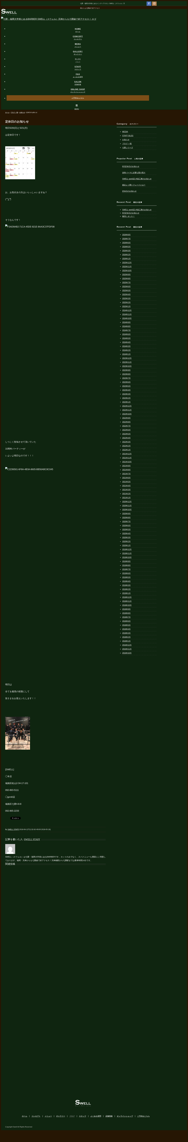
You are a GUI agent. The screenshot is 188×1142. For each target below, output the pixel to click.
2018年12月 (127, 597)
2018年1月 (126, 641)
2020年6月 (126, 525)
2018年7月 (126, 617)
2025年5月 (126, 290)
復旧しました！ (128, 216)
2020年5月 (126, 529)
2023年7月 (126, 378)
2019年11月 (127, 553)
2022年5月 (126, 434)
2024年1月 (126, 354)
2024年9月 (126, 322)
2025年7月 (126, 282)
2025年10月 (127, 271)
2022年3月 (126, 442)
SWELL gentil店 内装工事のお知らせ (137, 179)
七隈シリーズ (127, 148)
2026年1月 (126, 259)
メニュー (48, 1116)
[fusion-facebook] (149, 3)
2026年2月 (126, 255)
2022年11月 (127, 410)
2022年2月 (126, 446)
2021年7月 (126, 474)
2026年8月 (126, 235)
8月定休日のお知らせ (130, 166)
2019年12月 (127, 549)
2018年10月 (127, 605)
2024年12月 (127, 310)
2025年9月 (126, 275)
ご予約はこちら (143, 1116)
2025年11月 (127, 267)
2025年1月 (126, 306)
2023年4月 (126, 390)
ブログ (72, 1116)
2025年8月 (126, 278)
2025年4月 (126, 294)
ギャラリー (60, 1116)
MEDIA (125, 132)
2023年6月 (126, 382)
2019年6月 (126, 573)
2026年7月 (126, 239)
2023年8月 (126, 374)
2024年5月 (126, 338)
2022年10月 (127, 414)
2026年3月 (126, 251)
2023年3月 (126, 394)
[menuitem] (79, 27)
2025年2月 (126, 302)
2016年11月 (127, 649)
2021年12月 (127, 454)
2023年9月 (126, 370)
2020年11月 (127, 506)
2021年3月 (126, 490)
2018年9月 (126, 609)
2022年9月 (126, 418)
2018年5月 (126, 625)
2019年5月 (126, 577)
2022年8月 (126, 422)
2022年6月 (126, 430)
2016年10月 (127, 653)
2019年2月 (126, 589)
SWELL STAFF (13, 829)
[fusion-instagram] (154, 3)
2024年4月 (126, 342)
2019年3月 (126, 585)
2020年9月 (126, 514)
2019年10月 (127, 557)
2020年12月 (127, 502)
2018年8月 (126, 613)
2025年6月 (126, 286)
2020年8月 (126, 518)
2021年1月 (126, 498)
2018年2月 (126, 637)
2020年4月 (126, 533)
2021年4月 (126, 486)
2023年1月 (126, 402)
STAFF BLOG (127, 136)
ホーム (24, 1116)
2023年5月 (126, 386)
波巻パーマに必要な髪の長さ (133, 173)
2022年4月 (126, 438)
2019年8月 (126, 565)
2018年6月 (126, 621)
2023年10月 (127, 366)
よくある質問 (95, 1116)
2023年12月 (127, 358)
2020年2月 (126, 541)
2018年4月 (126, 629)
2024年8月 (126, 326)
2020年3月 (126, 537)
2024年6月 (126, 334)
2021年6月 (126, 478)
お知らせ (125, 140)
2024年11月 (127, 314)
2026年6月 (126, 243)
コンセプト (36, 1116)
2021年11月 (127, 458)
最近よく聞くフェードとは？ (133, 185)
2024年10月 (127, 318)
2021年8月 (126, 470)
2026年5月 (126, 247)
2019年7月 (126, 569)
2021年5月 (126, 482)
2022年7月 (126, 426)
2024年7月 (126, 330)
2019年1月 (126, 593)
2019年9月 (126, 561)
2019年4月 (126, 581)
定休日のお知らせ (129, 191)
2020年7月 (126, 522)
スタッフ (82, 1116)
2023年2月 (126, 398)
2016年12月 (127, 645)
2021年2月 (126, 494)
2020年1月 (126, 545)
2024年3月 (126, 346)
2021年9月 (126, 466)
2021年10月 (127, 462)
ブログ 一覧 (127, 144)
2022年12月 (127, 406)
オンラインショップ (125, 1116)
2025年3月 (126, 298)
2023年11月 (127, 362)
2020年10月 (127, 510)
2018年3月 (126, 633)
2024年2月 (126, 350)
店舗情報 (109, 1116)
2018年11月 (127, 601)
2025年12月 (127, 263)
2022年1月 (126, 450)
